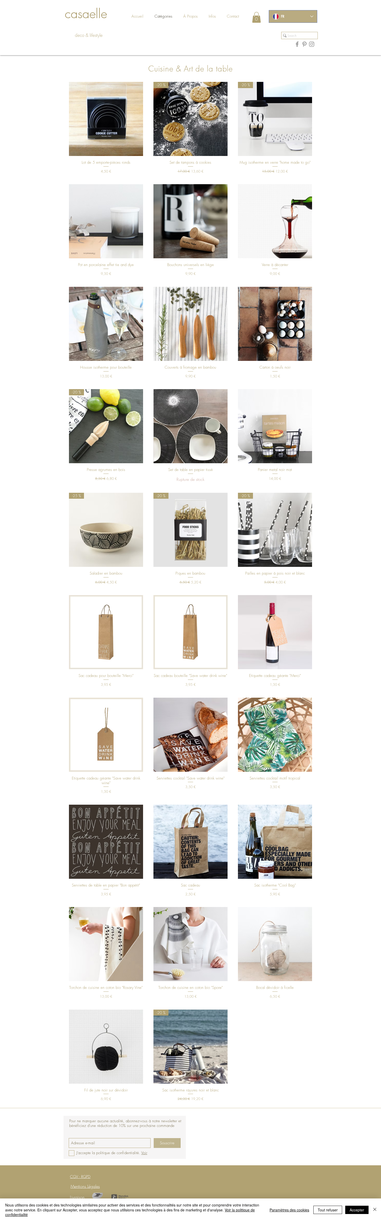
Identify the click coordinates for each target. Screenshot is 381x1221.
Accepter (357, 1209)
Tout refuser (328, 1209)
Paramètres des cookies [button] (289, 1209)
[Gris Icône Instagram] (311, 44)
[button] (238, 16)
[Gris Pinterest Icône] (304, 44)
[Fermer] (375, 1210)
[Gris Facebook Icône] (297, 44)
